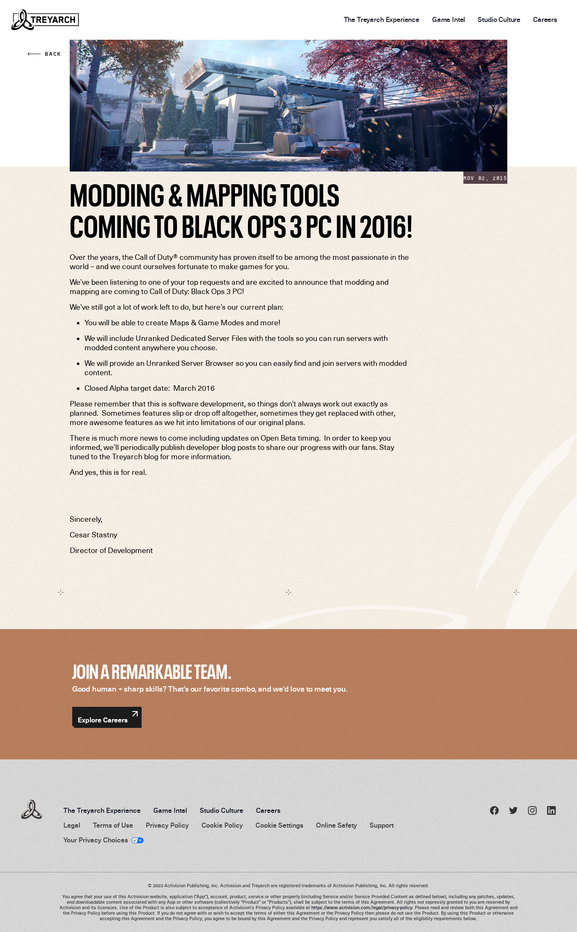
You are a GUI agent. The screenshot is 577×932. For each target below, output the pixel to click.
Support (382, 825)
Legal (71, 825)
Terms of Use (113, 825)
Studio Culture (499, 20)
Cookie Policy (222, 825)
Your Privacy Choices (95, 840)
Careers (545, 20)
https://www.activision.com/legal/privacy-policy (361, 907)
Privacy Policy (167, 825)
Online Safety (336, 825)
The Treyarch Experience (381, 20)
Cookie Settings (279, 825)
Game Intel (448, 20)
